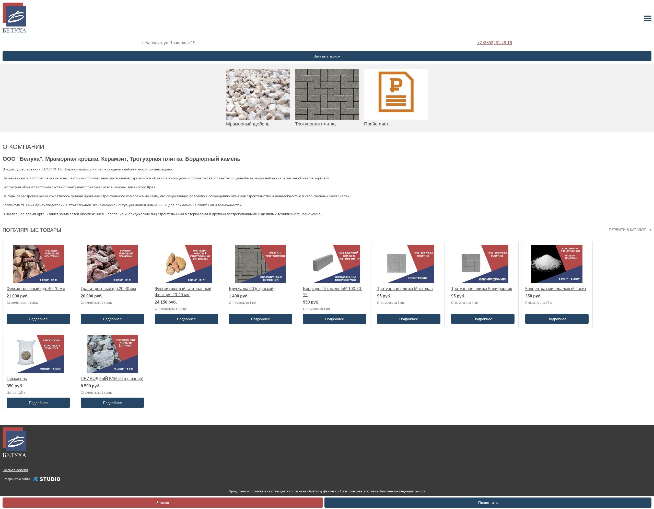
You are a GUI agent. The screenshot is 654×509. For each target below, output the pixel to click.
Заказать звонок (327, 56)
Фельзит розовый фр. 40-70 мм (36, 288)
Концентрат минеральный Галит (555, 288)
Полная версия (15, 470)
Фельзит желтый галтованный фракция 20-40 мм (183, 291)
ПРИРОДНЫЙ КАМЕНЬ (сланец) (112, 378)
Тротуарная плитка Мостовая (405, 288)
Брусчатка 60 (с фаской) (252, 288)
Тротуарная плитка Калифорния (481, 288)
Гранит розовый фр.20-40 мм (108, 288)
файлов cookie (333, 491)
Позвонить (488, 503)
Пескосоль (17, 378)
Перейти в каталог (627, 230)
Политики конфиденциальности (402, 491)
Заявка (162, 503)
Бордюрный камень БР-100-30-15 (332, 291)
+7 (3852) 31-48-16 (494, 43)
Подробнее (38, 319)
